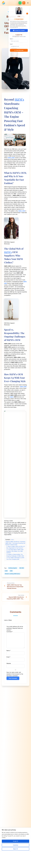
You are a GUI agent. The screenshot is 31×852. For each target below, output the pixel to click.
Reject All (15, 848)
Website (8, 663)
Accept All (15, 841)
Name (8, 650)
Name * (11, 38)
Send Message (19, 50)
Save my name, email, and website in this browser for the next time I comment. (14, 674)
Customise (15, 845)
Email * (11, 44)
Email (8, 657)
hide (12, 539)
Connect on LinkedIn (20, 30)
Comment (9, 631)
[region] (15, 840)
